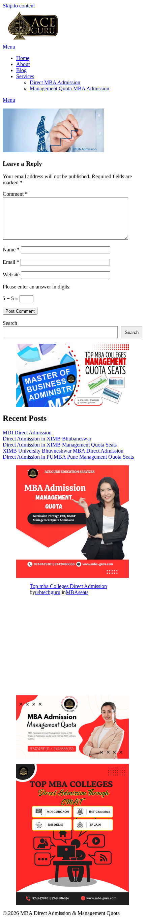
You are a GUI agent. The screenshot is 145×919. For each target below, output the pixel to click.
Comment (15, 194)
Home (22, 58)
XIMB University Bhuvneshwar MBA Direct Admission (63, 451)
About (23, 64)
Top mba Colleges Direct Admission (68, 586)
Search (10, 323)
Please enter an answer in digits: (36, 286)
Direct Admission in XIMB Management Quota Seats (60, 445)
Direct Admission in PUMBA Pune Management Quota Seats (68, 457)
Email (11, 262)
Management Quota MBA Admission (69, 88)
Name (11, 249)
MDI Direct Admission (27, 432)
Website (11, 274)
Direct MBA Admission (55, 82)
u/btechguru (47, 592)
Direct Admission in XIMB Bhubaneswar (47, 438)
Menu (9, 47)
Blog (21, 70)
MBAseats (77, 592)
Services (25, 76)
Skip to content (19, 5)
